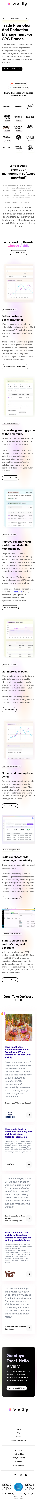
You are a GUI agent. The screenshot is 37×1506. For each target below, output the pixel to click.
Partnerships (19, 1454)
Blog (18, 1433)
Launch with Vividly (18, 253)
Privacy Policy (18, 1465)
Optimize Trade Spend (12, 899)
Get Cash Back (9, 710)
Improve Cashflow (10, 608)
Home (18, 1429)
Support (18, 1450)
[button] (33, 4)
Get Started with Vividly (16, 1388)
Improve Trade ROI (10, 478)
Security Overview (18, 1440)
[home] (17, 4)
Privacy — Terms (18, 1499)
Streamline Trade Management (15, 367)
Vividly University (18, 1458)
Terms (18, 1436)
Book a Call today (10, 806)
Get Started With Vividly (12, 69)
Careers (18, 1461)
